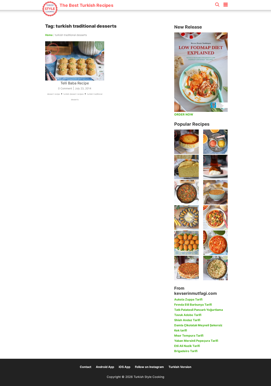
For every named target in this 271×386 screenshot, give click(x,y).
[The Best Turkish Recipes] (77, 14)
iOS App (124, 367)
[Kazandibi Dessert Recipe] (215, 167)
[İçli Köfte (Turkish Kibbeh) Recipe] (186, 242)
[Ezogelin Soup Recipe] (215, 192)
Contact (85, 367)
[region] (107, 140)
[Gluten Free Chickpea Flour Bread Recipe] (186, 167)
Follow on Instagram (149, 367)
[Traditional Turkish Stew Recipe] (215, 217)
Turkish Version (179, 367)
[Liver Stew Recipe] (186, 192)
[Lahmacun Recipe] (186, 268)
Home (49, 34)
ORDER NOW (183, 114)
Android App (105, 367)
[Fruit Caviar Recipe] (215, 142)
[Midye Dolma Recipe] (186, 217)
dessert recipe (53, 94)
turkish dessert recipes (73, 94)
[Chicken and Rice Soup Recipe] (215, 242)
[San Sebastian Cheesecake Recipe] (186, 142)
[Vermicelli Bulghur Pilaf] (215, 268)
